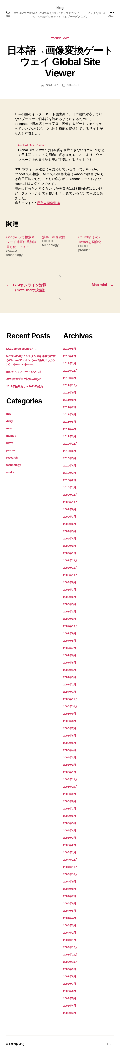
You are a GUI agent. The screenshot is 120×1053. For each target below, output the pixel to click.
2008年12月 (70, 560)
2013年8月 (69, 348)
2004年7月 (69, 896)
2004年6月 (69, 903)
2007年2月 (69, 684)
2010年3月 (69, 472)
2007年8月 (69, 640)
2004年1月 (69, 940)
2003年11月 (70, 954)
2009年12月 (70, 494)
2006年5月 (69, 742)
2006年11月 (70, 699)
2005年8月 (69, 801)
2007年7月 (69, 648)
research (12, 457)
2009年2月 (69, 545)
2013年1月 (69, 363)
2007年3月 (69, 677)
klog (60, 8)
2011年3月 (69, 436)
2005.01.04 (73, 85)
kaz (56, 85)
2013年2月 (69, 356)
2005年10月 (70, 786)
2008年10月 (70, 575)
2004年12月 (70, 859)
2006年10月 (70, 706)
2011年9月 (69, 392)
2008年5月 (69, 604)
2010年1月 (69, 487)
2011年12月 (70, 385)
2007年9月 (69, 633)
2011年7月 (69, 407)
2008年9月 (69, 582)
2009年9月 (69, 509)
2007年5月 (69, 662)
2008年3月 (69, 611)
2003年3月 (69, 1012)
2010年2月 (69, 480)
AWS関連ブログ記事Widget (23, 379)
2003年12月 (70, 947)
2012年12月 (70, 370)
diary (9, 421)
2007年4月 (69, 669)
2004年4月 (69, 918)
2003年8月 (69, 976)
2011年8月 (69, 399)
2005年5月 (69, 823)
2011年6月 (69, 414)
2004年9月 (69, 881)
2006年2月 (69, 764)
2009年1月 (69, 553)
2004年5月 (69, 910)
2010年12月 (70, 443)
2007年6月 (69, 655)
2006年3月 (69, 757)
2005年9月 (69, 794)
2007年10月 (70, 626)
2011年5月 (69, 421)
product (11, 450)
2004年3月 (69, 925)
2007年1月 (69, 691)
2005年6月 (69, 815)
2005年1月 (69, 852)
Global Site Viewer (32, 145)
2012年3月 (69, 378)
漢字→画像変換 (48, 203)
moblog (11, 435)
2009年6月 (69, 523)
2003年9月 (69, 969)
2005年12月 (70, 779)
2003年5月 (69, 998)
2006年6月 (69, 735)
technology (60, 38)
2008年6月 (69, 596)
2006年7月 (69, 728)
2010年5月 (69, 458)
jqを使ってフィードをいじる (24, 371)
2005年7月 (69, 808)
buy (8, 413)
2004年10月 (70, 874)
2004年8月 (69, 888)
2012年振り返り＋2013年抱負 (24, 386)
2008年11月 (70, 567)
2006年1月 (69, 772)
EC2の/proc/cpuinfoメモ (21, 348)
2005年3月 (69, 837)
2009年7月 (69, 516)
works (10, 472)
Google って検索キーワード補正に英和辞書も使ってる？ (22, 242)
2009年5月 (69, 531)
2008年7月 (69, 589)
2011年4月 (69, 429)
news (9, 443)
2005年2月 (69, 845)
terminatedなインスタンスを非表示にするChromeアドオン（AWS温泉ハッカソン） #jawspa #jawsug (31, 360)
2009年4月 (69, 538)
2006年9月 (69, 713)
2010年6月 (69, 451)
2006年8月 (69, 721)
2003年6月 (69, 991)
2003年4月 (69, 1005)
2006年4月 (69, 750)
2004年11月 (70, 867)
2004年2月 (69, 932)
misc (9, 428)
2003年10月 (70, 961)
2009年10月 (70, 502)
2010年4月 (69, 465)
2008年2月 (69, 618)
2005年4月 (69, 830)
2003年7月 (69, 983)
